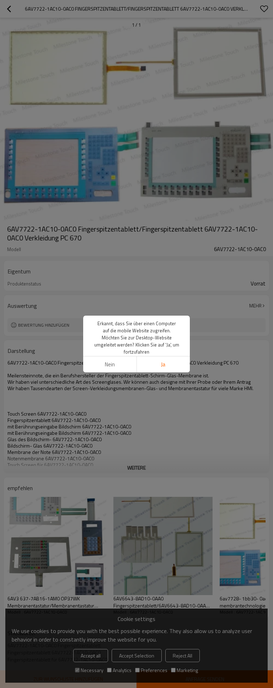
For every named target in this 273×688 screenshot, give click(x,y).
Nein (110, 364)
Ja (163, 364)
